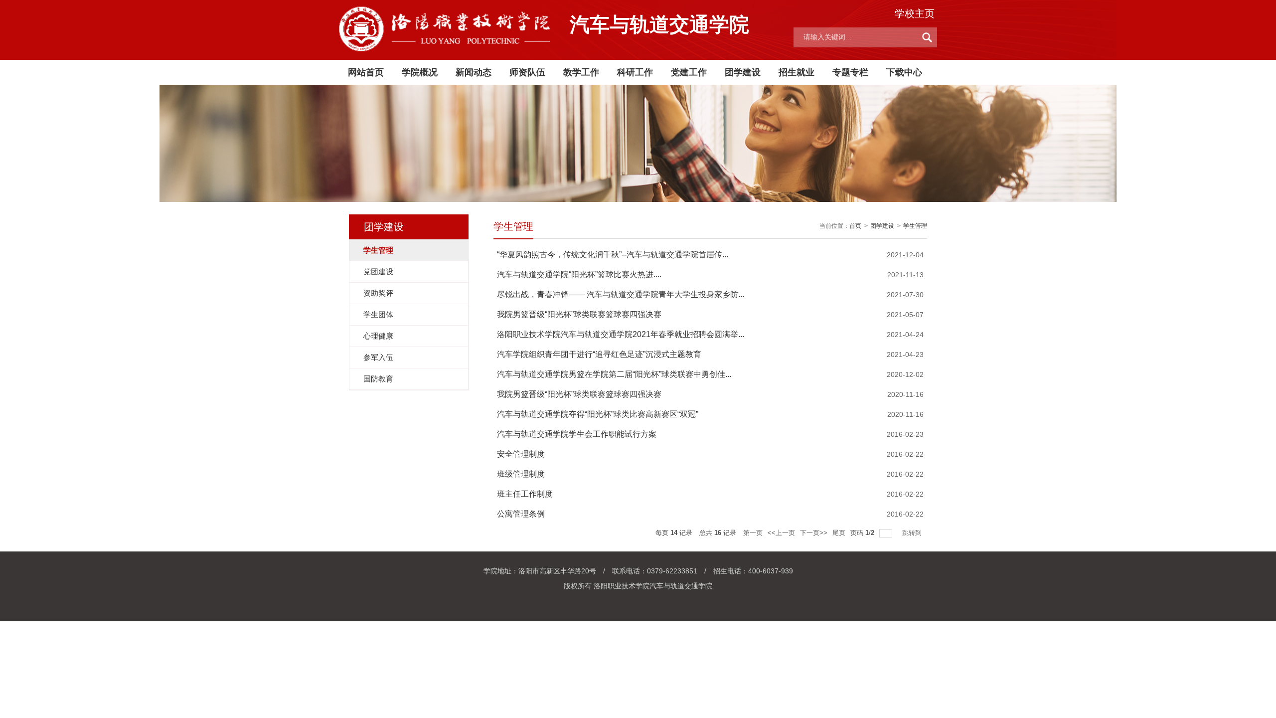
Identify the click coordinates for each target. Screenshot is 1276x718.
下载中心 (904, 72)
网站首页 (366, 72)
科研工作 (635, 72)
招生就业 (796, 72)
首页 (855, 225)
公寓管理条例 (521, 514)
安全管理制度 (521, 454)
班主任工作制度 (525, 494)
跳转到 (913, 533)
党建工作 (689, 72)
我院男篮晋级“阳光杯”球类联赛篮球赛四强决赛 (579, 314)
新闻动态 (473, 72)
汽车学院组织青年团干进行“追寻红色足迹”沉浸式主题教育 (599, 354)
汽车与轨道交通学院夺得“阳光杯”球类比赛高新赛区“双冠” (597, 414)
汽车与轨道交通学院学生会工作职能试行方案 (576, 434)
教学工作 (581, 72)
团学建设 (743, 72)
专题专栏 (850, 72)
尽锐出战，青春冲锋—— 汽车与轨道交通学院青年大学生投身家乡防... (620, 294)
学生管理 (915, 225)
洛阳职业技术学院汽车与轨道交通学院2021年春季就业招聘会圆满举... (620, 334)
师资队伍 (527, 72)
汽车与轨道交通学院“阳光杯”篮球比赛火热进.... (579, 274)
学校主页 (915, 13)
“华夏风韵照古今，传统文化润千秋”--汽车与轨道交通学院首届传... (612, 254)
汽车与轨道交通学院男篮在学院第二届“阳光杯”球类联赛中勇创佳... (614, 374)
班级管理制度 (521, 474)
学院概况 (420, 72)
